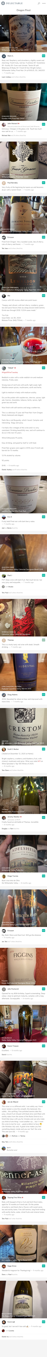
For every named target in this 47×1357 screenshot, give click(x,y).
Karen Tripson (13, 1046)
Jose (6, 248)
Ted (3, 248)
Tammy (22, 1136)
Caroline (11, 1331)
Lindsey (8, 77)
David (4, 1054)
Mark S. (10, 56)
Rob (9, 135)
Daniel (4, 469)
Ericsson (11, 237)
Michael (4, 135)
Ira (8, 1337)
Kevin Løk (11, 1322)
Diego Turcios (13, 876)
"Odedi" (11, 368)
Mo (9, 296)
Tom (3, 593)
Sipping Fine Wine (14, 1197)
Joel (3, 528)
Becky (9, 528)
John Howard (13, 123)
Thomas (11, 640)
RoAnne (14, 1136)
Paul (6, 593)
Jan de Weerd (13, 1102)
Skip (3, 1142)
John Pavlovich (13, 989)
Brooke (11, 587)
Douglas (4, 828)
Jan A (8, 1147)
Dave (7, 770)
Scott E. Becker (13, 749)
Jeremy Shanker (14, 817)
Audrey (9, 469)
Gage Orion (12, 1266)
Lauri (3, 77)
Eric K (10, 517)
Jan (3, 941)
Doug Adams (12, 695)
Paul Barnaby (13, 183)
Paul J (10, 575)
